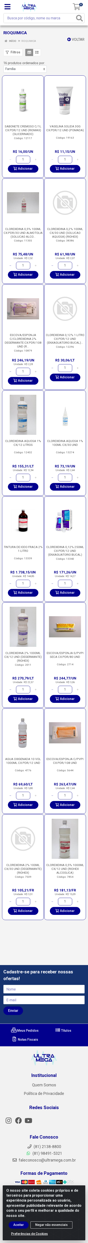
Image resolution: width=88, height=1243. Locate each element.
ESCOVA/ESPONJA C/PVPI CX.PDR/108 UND (64, 761)
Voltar (77, 39)
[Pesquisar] (79, 18)
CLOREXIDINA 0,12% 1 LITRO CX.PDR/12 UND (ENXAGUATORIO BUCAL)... (65, 338)
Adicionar (25, 169)
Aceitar (18, 1225)
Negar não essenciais (51, 1225)
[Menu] (7, 7)
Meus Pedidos (27, 1030)
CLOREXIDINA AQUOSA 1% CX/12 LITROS (23, 443)
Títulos (65, 1030)
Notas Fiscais (27, 1039)
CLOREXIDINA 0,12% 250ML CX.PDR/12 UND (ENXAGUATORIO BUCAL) (65, 550)
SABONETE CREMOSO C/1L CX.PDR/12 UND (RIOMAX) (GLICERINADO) (23, 130)
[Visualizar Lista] (37, 52)
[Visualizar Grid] (29, 52)
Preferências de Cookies (29, 1234)
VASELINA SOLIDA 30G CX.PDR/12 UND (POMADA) (65, 128)
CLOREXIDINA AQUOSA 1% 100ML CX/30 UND (65, 443)
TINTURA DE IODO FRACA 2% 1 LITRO (23, 549)
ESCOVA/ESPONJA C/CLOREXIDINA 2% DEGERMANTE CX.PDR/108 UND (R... (23, 340)
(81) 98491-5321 (47, 1153)
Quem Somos (44, 1085)
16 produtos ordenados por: (24, 63)
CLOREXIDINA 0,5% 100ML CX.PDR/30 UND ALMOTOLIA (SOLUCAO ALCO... (23, 232)
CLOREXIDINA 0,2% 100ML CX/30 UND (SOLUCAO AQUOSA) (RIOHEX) (65, 232)
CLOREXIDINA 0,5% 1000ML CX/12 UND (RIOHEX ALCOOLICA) (65, 868)
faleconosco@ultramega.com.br (47, 1160)
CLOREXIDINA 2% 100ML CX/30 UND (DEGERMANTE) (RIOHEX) (23, 868)
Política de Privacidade (44, 1093)
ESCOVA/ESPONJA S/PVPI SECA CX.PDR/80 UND (65, 655)
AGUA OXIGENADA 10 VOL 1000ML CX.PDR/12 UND (23, 761)
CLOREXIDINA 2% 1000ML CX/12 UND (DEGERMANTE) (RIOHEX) (23, 656)
